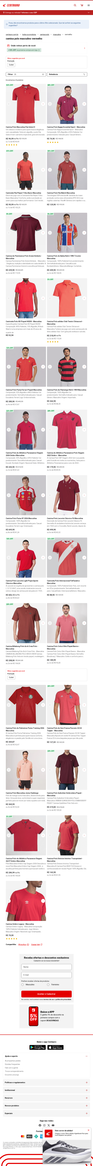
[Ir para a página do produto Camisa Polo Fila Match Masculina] (67, 170)
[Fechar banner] (88, 1130)
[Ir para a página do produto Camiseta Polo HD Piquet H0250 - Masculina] (26, 298)
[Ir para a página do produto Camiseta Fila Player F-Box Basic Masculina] (26, 170)
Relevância (53, 74)
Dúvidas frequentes (12, 1064)
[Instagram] (44, 1125)
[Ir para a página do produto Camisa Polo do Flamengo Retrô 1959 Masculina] (67, 367)
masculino (57, 34)
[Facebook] (40, 1125)
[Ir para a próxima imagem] (43, 104)
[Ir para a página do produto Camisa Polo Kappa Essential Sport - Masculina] (67, 104)
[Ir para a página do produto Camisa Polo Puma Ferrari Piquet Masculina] (26, 367)
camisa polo (44, 34)
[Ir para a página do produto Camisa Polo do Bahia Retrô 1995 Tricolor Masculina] (67, 233)
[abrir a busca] (75, 5)
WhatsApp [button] (22, 945)
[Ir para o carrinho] (82, 5)
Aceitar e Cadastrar (46, 994)
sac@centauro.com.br (9, 1148)
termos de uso (49, 999)
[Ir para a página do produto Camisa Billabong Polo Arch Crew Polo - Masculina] (26, 623)
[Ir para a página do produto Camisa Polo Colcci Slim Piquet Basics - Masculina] (67, 623)
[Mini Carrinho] (82, 5)
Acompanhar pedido (13, 1061)
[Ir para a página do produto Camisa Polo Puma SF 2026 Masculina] (26, 495)
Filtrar (12, 74)
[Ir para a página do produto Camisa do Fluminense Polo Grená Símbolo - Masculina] (26, 233)
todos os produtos (29, 34)
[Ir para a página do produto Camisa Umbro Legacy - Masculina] (26, 901)
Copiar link (35, 945)
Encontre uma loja (12, 1075)
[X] (48, 1125)
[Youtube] (53, 1125)
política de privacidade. (64, 999)
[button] (46, 45)
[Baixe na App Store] (55, 1047)
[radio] (11, 65)
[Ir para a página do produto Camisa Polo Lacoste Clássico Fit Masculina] (67, 495)
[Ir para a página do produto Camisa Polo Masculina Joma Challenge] (26, 770)
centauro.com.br (12, 34)
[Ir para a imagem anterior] (9, 104)
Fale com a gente (11, 1068)
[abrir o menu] (89, 5)
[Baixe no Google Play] (37, 1047)
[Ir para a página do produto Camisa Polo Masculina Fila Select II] (26, 104)
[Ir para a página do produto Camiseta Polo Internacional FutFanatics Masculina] (67, 558)
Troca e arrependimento (14, 1071)
